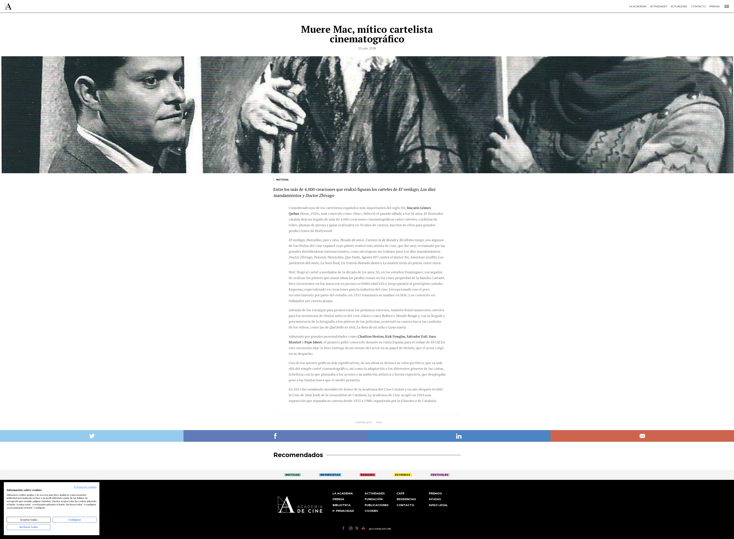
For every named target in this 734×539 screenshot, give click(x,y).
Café (400, 493)
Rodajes (367, 474)
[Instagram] (351, 529)
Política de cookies (85, 487)
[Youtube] (364, 529)
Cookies (371, 511)
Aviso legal (438, 505)
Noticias (282, 179)
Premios (435, 493)
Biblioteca (342, 505)
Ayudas (435, 499)
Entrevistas (330, 474)
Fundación (373, 499)
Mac (379, 422)
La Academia (637, 6)
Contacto (698, 6)
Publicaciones (377, 505)
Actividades (658, 6)
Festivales (439, 474)
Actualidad (679, 6)
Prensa (714, 6)
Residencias (406, 499)
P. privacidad (343, 511)
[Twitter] (357, 529)
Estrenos (402, 474)
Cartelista (364, 422)
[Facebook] (345, 529)
